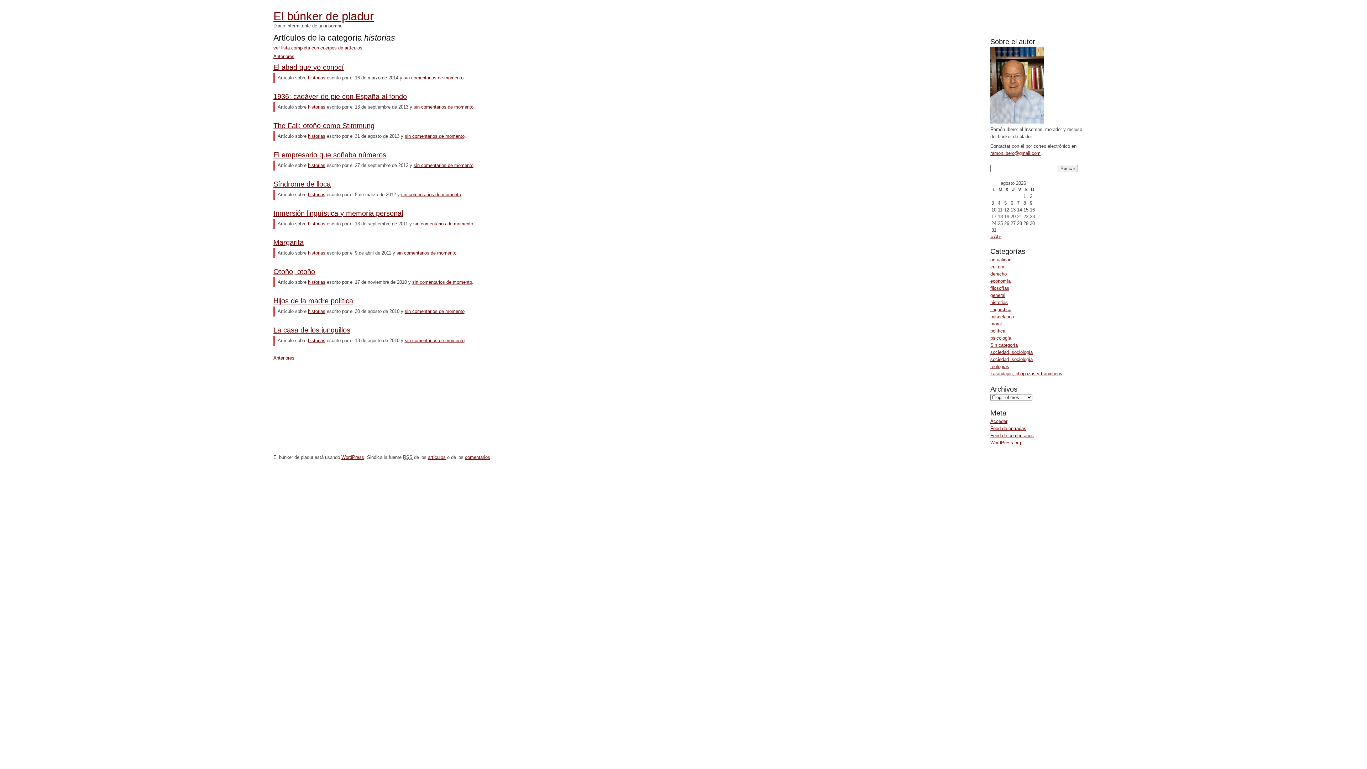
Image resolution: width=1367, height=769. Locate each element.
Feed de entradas (1008, 428)
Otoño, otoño (294, 272)
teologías (999, 366)
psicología (1000, 338)
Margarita (288, 242)
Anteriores (283, 56)
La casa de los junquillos (311, 330)
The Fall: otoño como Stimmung (324, 126)
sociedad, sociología (1011, 352)
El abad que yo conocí (308, 67)
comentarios (477, 457)
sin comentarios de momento (433, 77)
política (997, 331)
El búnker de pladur (323, 16)
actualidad (1000, 259)
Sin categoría (1004, 345)
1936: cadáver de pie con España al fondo (340, 96)
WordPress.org (1005, 442)
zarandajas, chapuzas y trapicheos (1026, 373)
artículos (437, 457)
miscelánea (1002, 316)
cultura (997, 267)
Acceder (998, 421)
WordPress (352, 457)
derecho (998, 274)
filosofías (999, 288)
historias (999, 302)
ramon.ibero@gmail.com (1015, 153)
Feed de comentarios (1012, 435)
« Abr (995, 236)
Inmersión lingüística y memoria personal (338, 213)
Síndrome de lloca (302, 184)
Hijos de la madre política (313, 301)
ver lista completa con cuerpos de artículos (317, 48)
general (997, 295)
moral (996, 323)
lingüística (1000, 309)
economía (1000, 281)
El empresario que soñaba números (329, 155)
